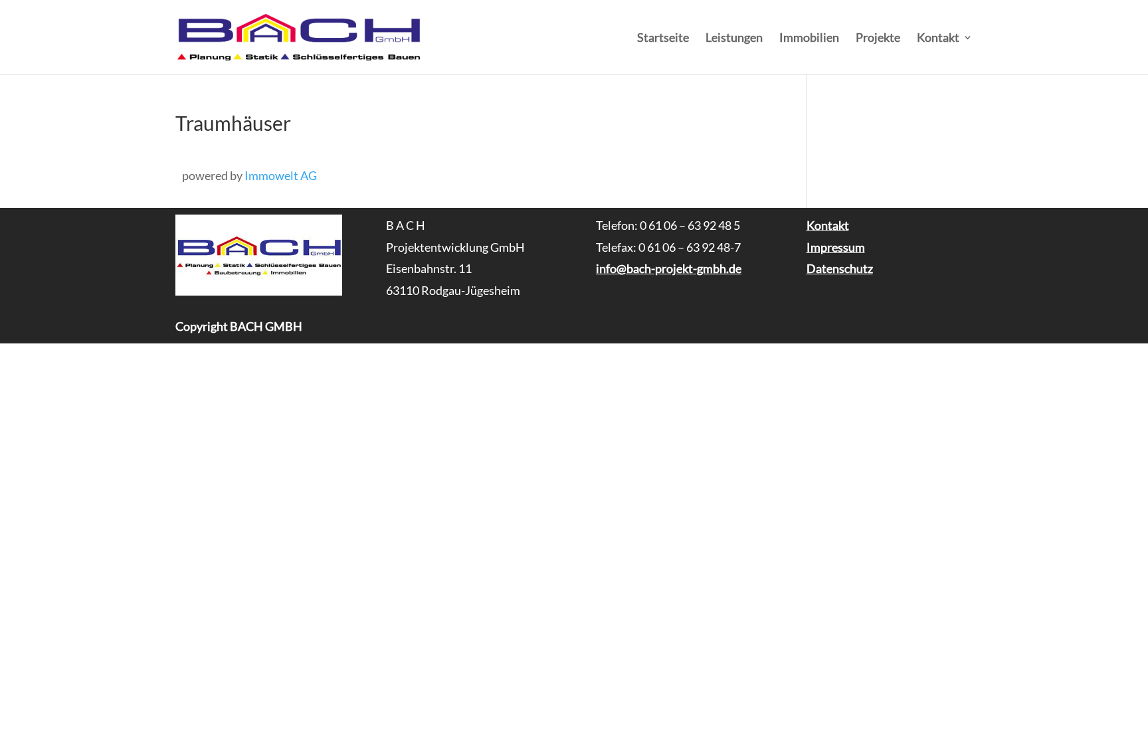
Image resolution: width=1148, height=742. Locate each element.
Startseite (663, 39)
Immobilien (809, 39)
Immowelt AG (280, 175)
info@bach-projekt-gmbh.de (668, 268)
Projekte (878, 39)
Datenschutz (840, 268)
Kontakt (938, 39)
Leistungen (734, 39)
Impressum (836, 247)
